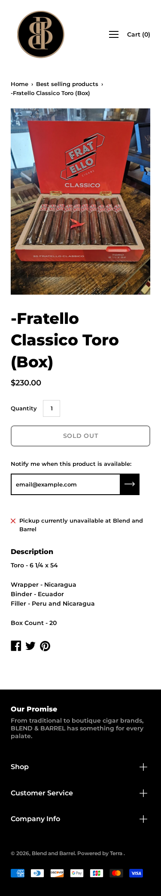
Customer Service (42, 793)
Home (19, 83)
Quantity (24, 408)
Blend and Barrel (53, 853)
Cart (138, 34)
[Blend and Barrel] (41, 34)
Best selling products (67, 83)
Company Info (35, 819)
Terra (116, 853)
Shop (20, 767)
